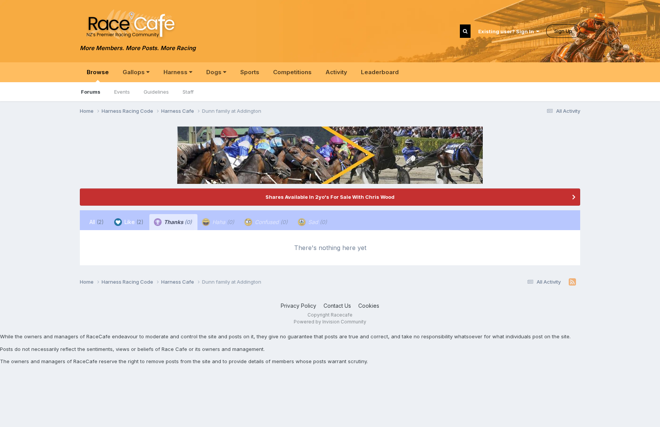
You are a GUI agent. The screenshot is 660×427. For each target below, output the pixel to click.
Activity (336, 72)
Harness (176, 72)
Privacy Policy (298, 305)
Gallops (134, 72)
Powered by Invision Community (330, 322)
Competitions (292, 72)
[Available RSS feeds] (572, 282)
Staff (188, 92)
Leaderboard (380, 72)
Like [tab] (133, 222)
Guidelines (156, 92)
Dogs (214, 72)
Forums (90, 92)
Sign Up (563, 31)
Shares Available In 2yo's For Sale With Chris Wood (330, 197)
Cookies (368, 305)
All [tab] (96, 222)
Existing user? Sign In (507, 31)
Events (122, 92)
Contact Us (337, 305)
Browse (98, 72)
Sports (249, 72)
